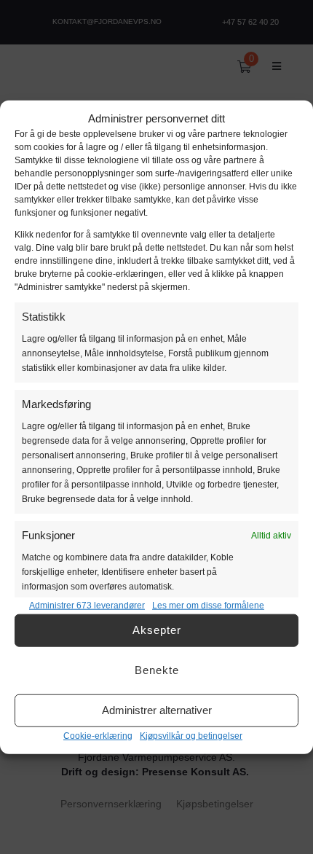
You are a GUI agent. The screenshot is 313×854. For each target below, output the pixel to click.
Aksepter (156, 630)
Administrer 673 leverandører (87, 605)
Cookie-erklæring (97, 735)
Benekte (157, 670)
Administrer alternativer (157, 710)
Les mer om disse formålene (208, 605)
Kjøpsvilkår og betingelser (191, 735)
